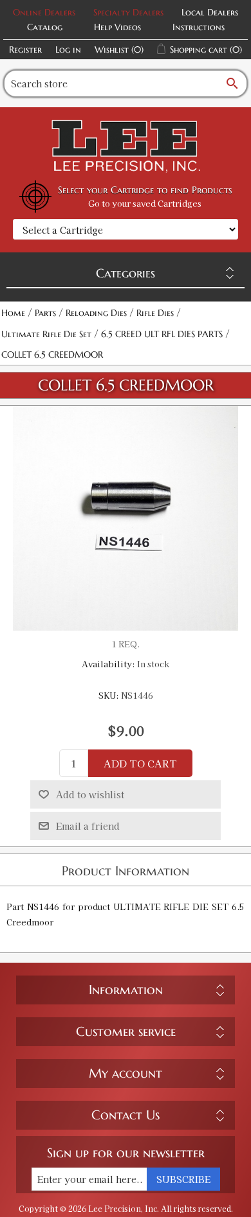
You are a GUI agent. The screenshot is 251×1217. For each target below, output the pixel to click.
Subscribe (183, 1179)
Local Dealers (209, 12)
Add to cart (140, 763)
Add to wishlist (90, 794)
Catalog (44, 27)
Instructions (198, 27)
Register (25, 49)
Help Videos (117, 27)
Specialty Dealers (128, 12)
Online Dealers (44, 12)
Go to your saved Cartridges (144, 203)
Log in (68, 49)
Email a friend (88, 825)
